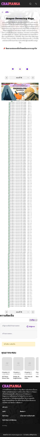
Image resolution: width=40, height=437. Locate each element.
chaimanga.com (17, 435)
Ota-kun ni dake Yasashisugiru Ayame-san (30, 379)
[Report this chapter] (27, 69)
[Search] (30, 4)
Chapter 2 (28, 372)
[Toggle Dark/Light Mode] (20, 69)
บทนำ (4, 411)
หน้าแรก (4, 407)
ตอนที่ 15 (19, 78)
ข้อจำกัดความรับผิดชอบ (9, 420)
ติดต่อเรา (22, 411)
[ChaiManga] (10, 3)
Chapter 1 (16, 372)
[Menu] (36, 4)
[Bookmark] (13, 69)
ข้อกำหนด (5, 416)
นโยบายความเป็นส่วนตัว (27, 416)
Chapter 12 (6, 372)
